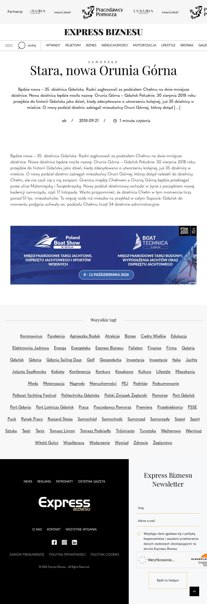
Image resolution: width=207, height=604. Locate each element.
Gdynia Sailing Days (64, 360)
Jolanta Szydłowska (29, 372)
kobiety (57, 372)
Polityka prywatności (67, 554)
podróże (140, 384)
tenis (40, 431)
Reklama (44, 481)
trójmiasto (125, 431)
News (28, 481)
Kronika (186, 45)
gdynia (35, 360)
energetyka (80, 348)
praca (84, 407)
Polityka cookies (105, 554)
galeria (188, 348)
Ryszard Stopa (60, 419)
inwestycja (135, 360)
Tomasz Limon (62, 431)
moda (33, 384)
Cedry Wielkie (153, 336)
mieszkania (185, 372)
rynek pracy (32, 419)
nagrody (77, 384)
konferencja (80, 372)
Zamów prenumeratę (27, 554)
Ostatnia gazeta (91, 481)
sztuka (11, 431)
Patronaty (64, 481)
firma (171, 348)
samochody (112, 419)
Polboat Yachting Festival (34, 396)
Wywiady (53, 45)
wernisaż (194, 431)
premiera (144, 407)
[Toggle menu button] (9, 46)
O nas (37, 529)
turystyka (148, 431)
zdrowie (141, 443)
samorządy (160, 419)
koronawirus (31, 336)
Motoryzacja (144, 45)
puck (12, 419)
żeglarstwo (162, 443)
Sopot (180, 419)
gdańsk (17, 360)
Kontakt (54, 529)
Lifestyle (168, 45)
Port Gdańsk (184, 396)
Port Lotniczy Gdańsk (55, 407)
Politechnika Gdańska (80, 396)
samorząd (136, 419)
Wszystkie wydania (81, 529)
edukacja (179, 336)
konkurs (103, 372)
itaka (176, 360)
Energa (60, 348)
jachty (191, 360)
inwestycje (158, 360)
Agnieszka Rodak (85, 336)
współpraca (73, 443)
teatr (26, 431)
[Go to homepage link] (103, 32)
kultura (144, 372)
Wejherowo (171, 431)
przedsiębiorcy (170, 407)
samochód (87, 419)
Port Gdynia (20, 407)
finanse (154, 348)
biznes (130, 336)
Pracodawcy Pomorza (112, 407)
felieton (135, 348)
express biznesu (109, 348)
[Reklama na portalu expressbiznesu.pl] (103, 255)
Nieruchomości (114, 45)
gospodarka (110, 360)
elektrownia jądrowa (30, 348)
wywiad (121, 443)
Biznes (91, 45)
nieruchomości (103, 384)
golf (91, 360)
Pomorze (160, 396)
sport (195, 419)
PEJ (125, 384)
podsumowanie (165, 384)
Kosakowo (124, 372)
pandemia (56, 336)
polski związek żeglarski (126, 396)
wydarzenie (99, 443)
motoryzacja (54, 384)
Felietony (73, 45)
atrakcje (112, 336)
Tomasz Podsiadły (95, 431)
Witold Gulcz (46, 443)
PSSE (192, 407)
